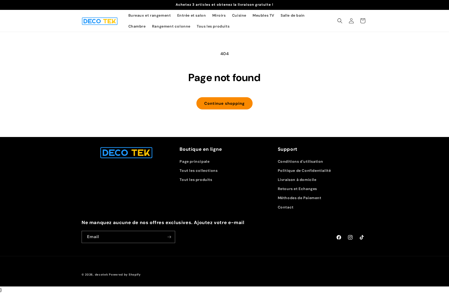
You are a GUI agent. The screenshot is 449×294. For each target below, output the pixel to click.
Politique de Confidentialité (304, 170)
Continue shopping (224, 103)
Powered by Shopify (125, 274)
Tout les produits (196, 179)
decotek (101, 274)
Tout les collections (198, 170)
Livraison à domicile (297, 179)
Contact (286, 207)
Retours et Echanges (297, 188)
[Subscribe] (169, 237)
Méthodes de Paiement (299, 197)
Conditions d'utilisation (300, 161)
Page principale (194, 161)
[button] (340, 21)
